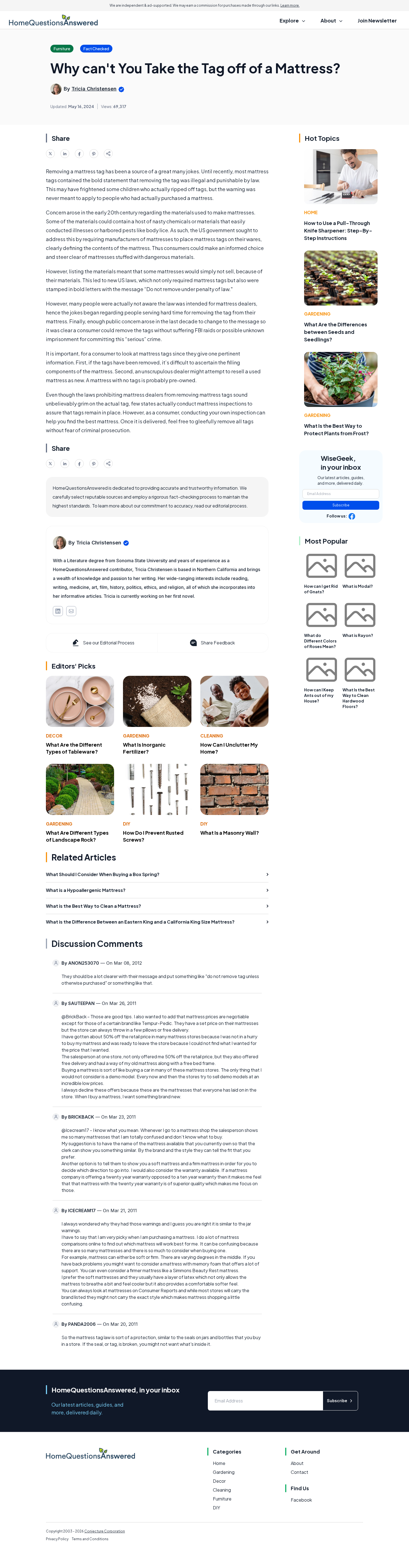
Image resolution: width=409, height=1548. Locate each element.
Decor (54, 736)
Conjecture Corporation (104, 1531)
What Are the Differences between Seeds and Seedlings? (335, 331)
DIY (126, 824)
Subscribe (340, 505)
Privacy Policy (57, 1539)
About (297, 1463)
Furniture (222, 1499)
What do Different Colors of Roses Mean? (320, 641)
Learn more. (290, 5)
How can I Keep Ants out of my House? (319, 695)
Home (311, 212)
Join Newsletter (377, 20)
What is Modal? (358, 586)
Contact (299, 1472)
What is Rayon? (358, 635)
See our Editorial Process (108, 643)
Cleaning (211, 736)
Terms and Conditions (90, 1539)
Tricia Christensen (94, 89)
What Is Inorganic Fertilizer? (144, 748)
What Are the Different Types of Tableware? (74, 748)
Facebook (301, 1500)
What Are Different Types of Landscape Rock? (77, 836)
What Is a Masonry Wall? (229, 832)
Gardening (136, 736)
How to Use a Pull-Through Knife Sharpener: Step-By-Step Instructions (338, 230)
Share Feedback (218, 643)
